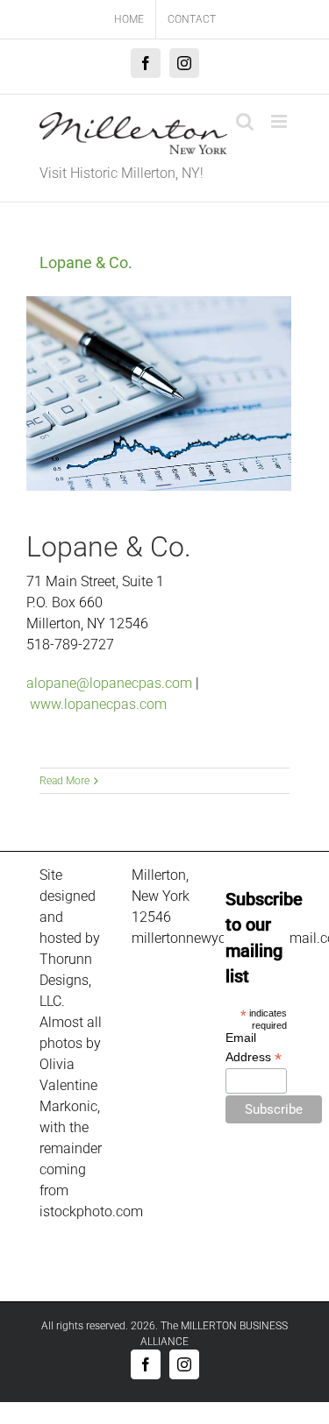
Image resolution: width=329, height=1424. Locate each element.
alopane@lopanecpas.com (109, 683)
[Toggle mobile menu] (280, 121)
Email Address (253, 1048)
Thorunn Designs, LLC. (65, 980)
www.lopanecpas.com (98, 704)
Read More (64, 781)
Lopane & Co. (85, 262)
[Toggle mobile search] (245, 121)
